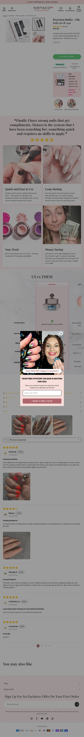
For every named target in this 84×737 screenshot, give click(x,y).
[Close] (61, 333)
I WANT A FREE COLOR (42, 401)
